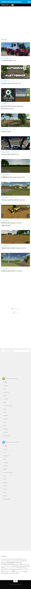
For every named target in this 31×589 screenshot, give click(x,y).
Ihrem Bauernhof (4, 566)
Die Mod (23, 559)
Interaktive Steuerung (19, 566)
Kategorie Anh (7, 568)
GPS (25, 564)
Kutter (4, 395)
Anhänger (5, 432)
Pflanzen (3, 571)
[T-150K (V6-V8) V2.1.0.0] (15, 49)
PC (28, 569)
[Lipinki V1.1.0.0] (15, 120)
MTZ (22, 569)
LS (16, 568)
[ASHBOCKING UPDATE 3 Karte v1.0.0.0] (15, 237)
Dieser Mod (24, 561)
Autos (4, 409)
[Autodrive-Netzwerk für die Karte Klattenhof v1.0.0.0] (15, 95)
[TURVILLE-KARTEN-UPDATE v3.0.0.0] (15, 189)
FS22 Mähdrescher (5, 152)
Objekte (5, 422)
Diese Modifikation (18, 560)
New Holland (25, 569)
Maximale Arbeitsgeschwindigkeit (12, 569)
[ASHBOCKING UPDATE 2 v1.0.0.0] (15, 260)
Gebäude (5, 415)
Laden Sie (11, 568)
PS (14, 571)
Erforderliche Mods (7, 564)
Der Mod (14, 559)
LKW (14, 568)
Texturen (5, 429)
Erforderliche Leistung (14, 562)
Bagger (5, 402)
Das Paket (10, 559)
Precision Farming (8, 571)
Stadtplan (5, 382)
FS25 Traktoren (5, 58)
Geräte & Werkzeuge (7, 405)
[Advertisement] (15, 22)
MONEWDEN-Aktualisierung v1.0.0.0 (13, 177)
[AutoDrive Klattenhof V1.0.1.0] (15, 72)
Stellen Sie (17, 571)
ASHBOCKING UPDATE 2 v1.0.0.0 (11, 271)
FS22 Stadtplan (4, 174)
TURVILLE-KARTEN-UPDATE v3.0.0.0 (13, 200)
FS (23, 564)
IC (28, 564)
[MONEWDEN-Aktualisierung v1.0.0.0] (15, 166)
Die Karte (19, 559)
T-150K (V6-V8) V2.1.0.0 (8, 60)
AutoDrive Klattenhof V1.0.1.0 (11, 83)
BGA (4, 559)
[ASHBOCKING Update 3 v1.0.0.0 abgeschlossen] (15, 211)
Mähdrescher (6, 392)
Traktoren (5, 385)
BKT (6, 559)
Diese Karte (8, 560)
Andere (5, 412)
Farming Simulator (18, 564)
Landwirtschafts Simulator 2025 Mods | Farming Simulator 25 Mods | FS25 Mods (12, 2)
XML (18, 573)
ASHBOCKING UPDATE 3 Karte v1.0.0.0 (13, 248)
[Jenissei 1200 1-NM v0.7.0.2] (15, 143)
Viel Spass (10, 573)
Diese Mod (12, 560)
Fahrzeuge (5, 399)
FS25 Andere (4, 81)
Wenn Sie (15, 573)
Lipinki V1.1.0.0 (6, 131)
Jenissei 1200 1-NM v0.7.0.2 (10, 154)
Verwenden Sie (21, 571)
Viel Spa (6, 573)
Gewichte (5, 419)
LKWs (4, 389)
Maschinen (20, 568)
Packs (4, 425)
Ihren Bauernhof (10, 566)
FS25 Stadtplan (4, 129)
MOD (20, 569)
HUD (27, 564)
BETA (2, 559)
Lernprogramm (6, 435)
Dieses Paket (3, 562)
